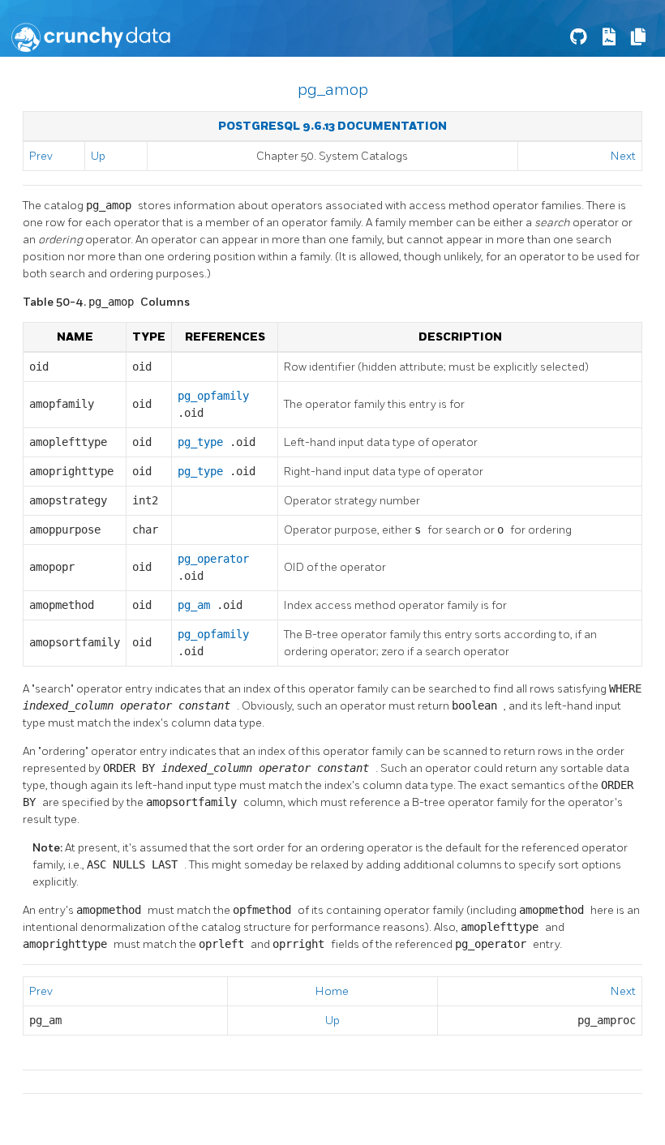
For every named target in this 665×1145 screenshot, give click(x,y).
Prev (41, 156)
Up (98, 156)
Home (332, 991)
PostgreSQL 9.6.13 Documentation (332, 126)
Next (623, 156)
